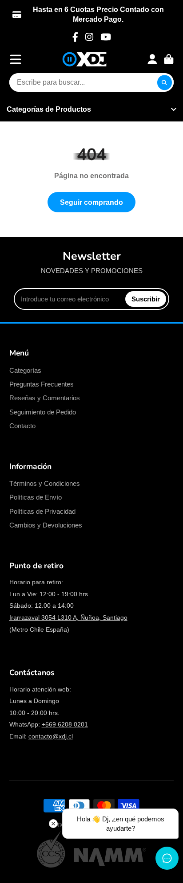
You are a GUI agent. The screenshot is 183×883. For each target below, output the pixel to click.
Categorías (25, 370)
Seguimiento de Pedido (42, 412)
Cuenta (152, 59)
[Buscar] (164, 82)
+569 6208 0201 (65, 724)
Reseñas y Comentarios (44, 398)
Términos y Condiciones (44, 483)
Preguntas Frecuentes (41, 384)
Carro (168, 59)
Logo (84, 59)
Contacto (22, 426)
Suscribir (145, 299)
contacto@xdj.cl (50, 736)
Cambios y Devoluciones (45, 525)
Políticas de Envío (35, 497)
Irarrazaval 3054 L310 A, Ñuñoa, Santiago (68, 617)
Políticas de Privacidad (42, 511)
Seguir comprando (91, 202)
